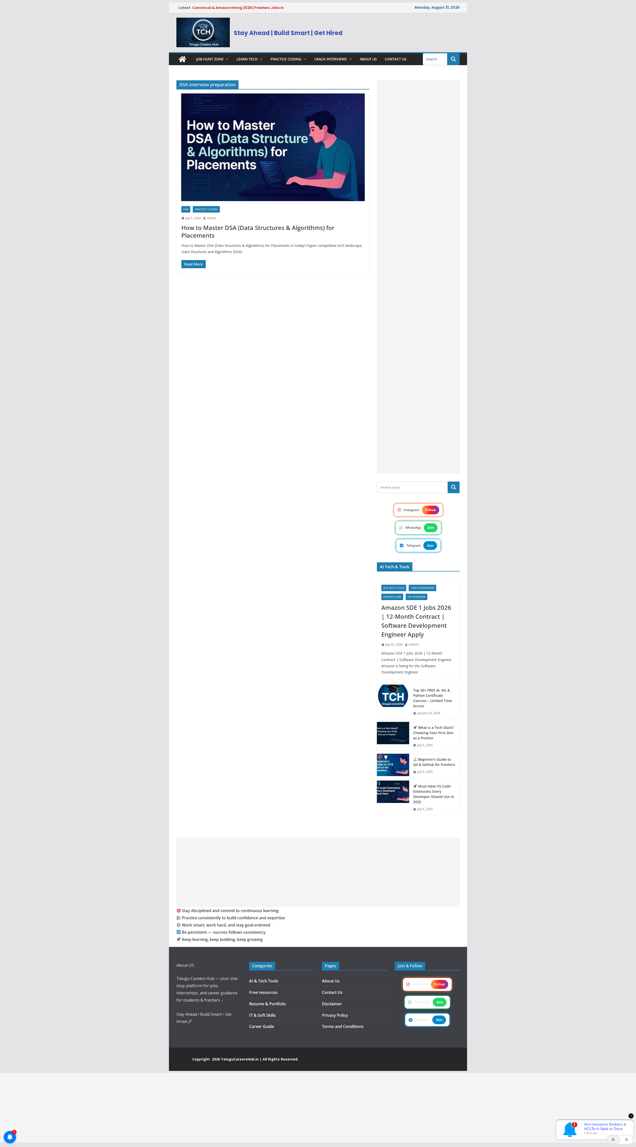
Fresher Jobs (392, 597)
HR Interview (416, 597)
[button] (226, 59)
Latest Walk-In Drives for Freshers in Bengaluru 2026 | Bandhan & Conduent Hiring (240, 7)
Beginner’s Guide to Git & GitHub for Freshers (434, 762)
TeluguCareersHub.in (240, 1059)
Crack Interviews (330, 59)
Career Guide (261, 1026)
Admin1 (414, 644)
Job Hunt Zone (210, 59)
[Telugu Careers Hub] (182, 59)
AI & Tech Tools (393, 588)
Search (453, 487)
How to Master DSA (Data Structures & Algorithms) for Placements (257, 231)
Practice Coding (286, 59)
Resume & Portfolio (267, 1004)
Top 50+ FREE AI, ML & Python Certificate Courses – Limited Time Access (432, 698)
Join (430, 527)
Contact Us (395, 59)
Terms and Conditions (342, 1026)
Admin (211, 218)
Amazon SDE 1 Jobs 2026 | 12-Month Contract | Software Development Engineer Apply (416, 620)
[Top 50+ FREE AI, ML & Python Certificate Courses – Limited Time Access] (393, 702)
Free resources (263, 992)
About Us (368, 59)
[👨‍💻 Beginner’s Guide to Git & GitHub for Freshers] (393, 766)
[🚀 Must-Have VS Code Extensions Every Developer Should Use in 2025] (393, 798)
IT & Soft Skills (262, 1015)
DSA (185, 209)
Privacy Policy (335, 1015)
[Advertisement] (418, 277)
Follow (430, 510)
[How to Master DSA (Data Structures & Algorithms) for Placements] (272, 147)
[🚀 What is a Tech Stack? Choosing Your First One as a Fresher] (393, 736)
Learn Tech (247, 59)
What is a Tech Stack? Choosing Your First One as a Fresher (433, 732)
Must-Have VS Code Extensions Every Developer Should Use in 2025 (433, 794)
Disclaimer (332, 1004)
